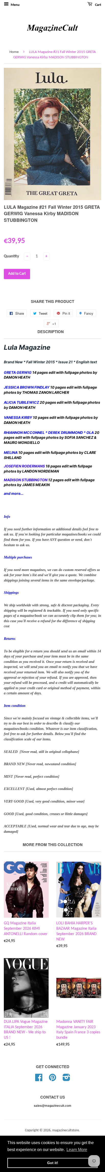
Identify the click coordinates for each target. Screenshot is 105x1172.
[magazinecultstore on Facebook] (39, 1079)
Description (50, 331)
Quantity (11, 256)
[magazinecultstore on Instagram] (66, 1079)
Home (14, 52)
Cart (97, 5)
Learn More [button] (77, 1149)
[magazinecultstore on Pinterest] (52, 1079)
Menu (15, 5)
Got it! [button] (52, 1163)
